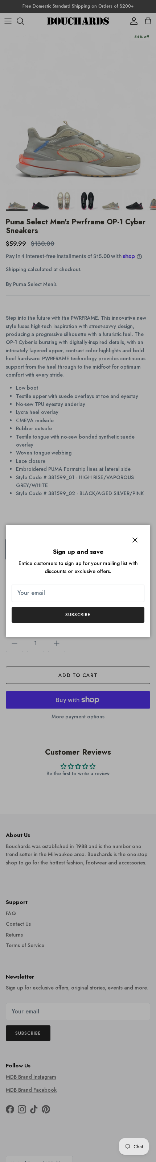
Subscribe (78, 614)
